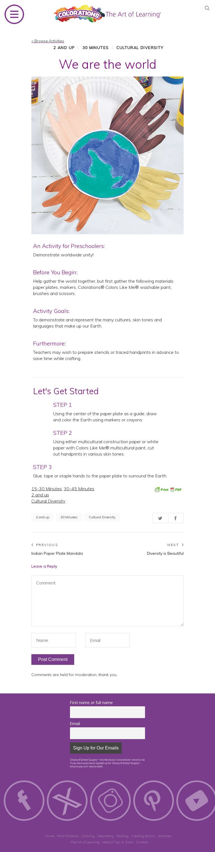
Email (75, 723)
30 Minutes (96, 47)
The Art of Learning (85, 842)
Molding (122, 836)
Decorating (105, 836)
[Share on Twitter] (160, 518)
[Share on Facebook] (176, 518)
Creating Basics (143, 836)
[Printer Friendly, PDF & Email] (168, 488)
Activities (165, 836)
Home (49, 836)
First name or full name (91, 702)
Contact (142, 842)
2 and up (64, 47)
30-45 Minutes (79, 488)
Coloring (88, 836)
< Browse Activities (47, 41)
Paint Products (68, 836)
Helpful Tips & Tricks (118, 842)
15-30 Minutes (46, 488)
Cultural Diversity (140, 47)
